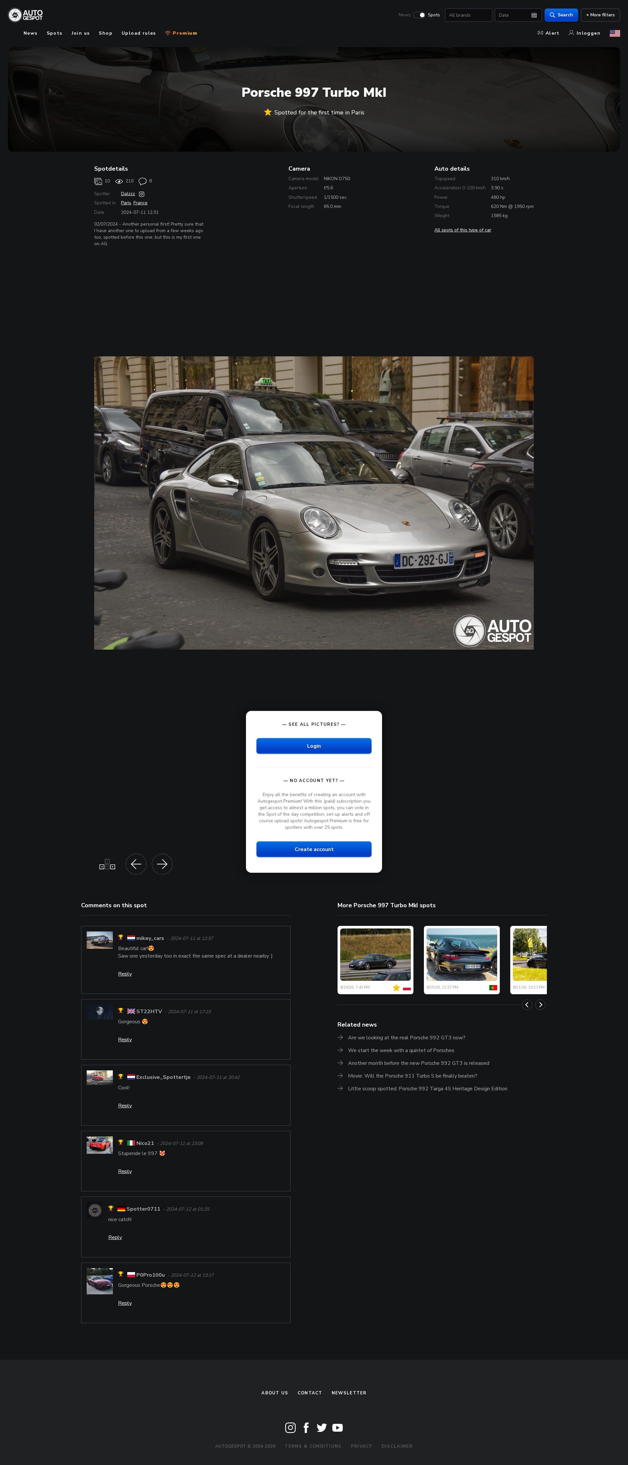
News (405, 15)
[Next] (540, 1004)
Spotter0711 (143, 1209)
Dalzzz (128, 194)
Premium (184, 33)
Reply (125, 974)
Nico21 (145, 1143)
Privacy (362, 1446)
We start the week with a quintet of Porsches (401, 1050)
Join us (81, 33)
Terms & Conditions (313, 1446)
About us (274, 1393)
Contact (310, 1393)
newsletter (349, 1393)
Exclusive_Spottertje (163, 1077)
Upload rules (139, 33)
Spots (434, 15)
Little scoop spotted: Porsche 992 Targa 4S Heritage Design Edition (427, 1088)
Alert (553, 33)
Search (565, 15)
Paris (126, 203)
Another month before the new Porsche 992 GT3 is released (418, 1063)
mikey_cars (150, 938)
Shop (106, 33)
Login (314, 745)
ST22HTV (149, 1011)
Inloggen (589, 33)
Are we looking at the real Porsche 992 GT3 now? (406, 1037)
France (140, 203)
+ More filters (600, 15)
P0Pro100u (150, 1275)
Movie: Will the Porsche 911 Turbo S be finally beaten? (412, 1076)
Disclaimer (397, 1446)
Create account (314, 849)
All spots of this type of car (462, 230)
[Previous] (527, 1004)
